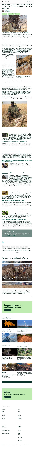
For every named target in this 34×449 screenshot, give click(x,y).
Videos (3, 411)
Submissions (20, 418)
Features (3, 418)
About (19, 411)
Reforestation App (5, 429)
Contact (19, 412)
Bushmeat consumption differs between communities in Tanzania (13, 200)
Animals (4, 246)
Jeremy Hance (7, 10)
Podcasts (3, 412)
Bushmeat (13, 246)
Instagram (19, 426)
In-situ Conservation (10, 250)
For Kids (3, 426)
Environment (24, 248)
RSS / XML (20, 440)
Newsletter (7, 396)
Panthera (26, 32)
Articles (3, 414)
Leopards (16, 250)
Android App (20, 437)
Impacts (19, 415)
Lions (20, 250)
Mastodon (19, 436)
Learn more (7, 309)
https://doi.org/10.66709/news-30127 (8, 235)
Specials (3, 415)
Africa (9, 11)
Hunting (4, 250)
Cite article (17, 13)
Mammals (24, 250)
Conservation (9, 248)
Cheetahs (4, 248)
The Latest (3, 419)
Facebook (19, 430)
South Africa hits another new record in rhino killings (11, 151)
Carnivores (22, 246)
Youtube (19, 427)
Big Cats (8, 246)
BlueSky (19, 434)
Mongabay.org (4, 427)
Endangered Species (17, 248)
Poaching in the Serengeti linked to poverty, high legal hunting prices (14, 219)
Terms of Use (20, 419)
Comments (4, 13)
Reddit (19, 433)
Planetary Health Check (6, 430)
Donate (19, 414)
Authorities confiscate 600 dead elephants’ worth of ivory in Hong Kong (14, 141)
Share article (11, 13)
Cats (26, 246)
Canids (18, 246)
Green (29, 248)
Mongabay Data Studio (5, 433)
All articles (4, 382)
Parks (29, 250)
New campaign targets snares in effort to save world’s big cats (13, 131)
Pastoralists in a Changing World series (9, 296)
